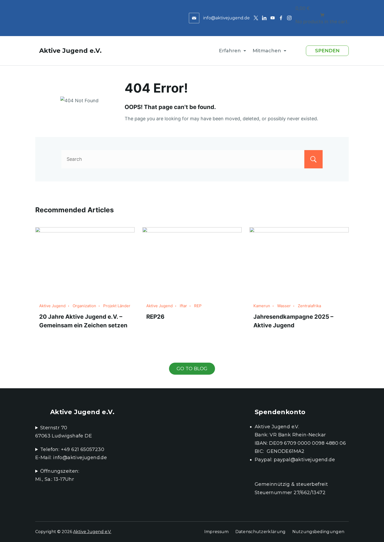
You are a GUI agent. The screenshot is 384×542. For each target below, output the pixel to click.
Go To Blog (192, 369)
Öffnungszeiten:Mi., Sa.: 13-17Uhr (57, 475)
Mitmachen (267, 51)
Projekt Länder (116, 305)
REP (198, 305)
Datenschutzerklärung (260, 531)
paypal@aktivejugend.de (304, 460)
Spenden (327, 51)
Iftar (183, 305)
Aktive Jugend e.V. (70, 50)
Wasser (284, 305)
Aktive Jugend (52, 305)
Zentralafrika (309, 305)
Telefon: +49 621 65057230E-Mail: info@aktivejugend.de (71, 454)
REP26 (155, 316)
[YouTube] (272, 18)
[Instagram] (289, 18)
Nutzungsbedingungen (318, 531)
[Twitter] (256, 18)
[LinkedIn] (264, 18)
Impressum (216, 531)
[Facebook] (281, 18)
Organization (84, 305)
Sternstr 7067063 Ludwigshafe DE (63, 432)
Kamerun (261, 305)
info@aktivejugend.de (226, 17)
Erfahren (230, 51)
